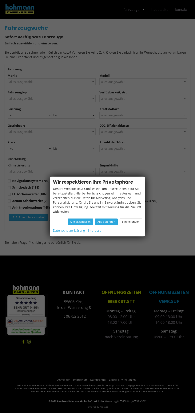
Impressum (96, 230)
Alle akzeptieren (80, 221)
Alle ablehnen (106, 221)
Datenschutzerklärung (69, 230)
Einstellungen (131, 221)
